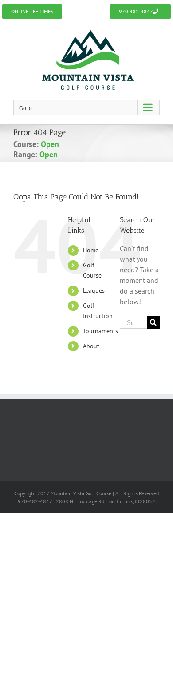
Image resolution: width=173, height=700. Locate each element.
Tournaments (100, 331)
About (91, 346)
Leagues (94, 290)
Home (90, 250)
